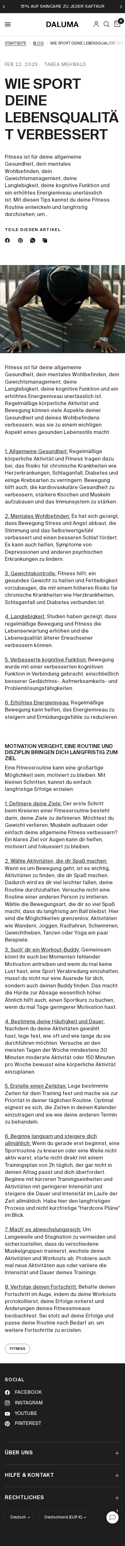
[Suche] (106, 24)
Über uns (19, 1453)
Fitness (17, 1349)
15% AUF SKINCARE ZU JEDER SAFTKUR (62, 6)
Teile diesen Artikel (33, 230)
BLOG (38, 44)
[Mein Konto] (96, 24)
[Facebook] (9, 240)
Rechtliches (24, 1497)
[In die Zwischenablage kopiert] (46, 240)
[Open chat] (112, 1517)
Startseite (15, 44)
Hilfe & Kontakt (29, 1475)
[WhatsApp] (34, 240)
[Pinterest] (22, 240)
